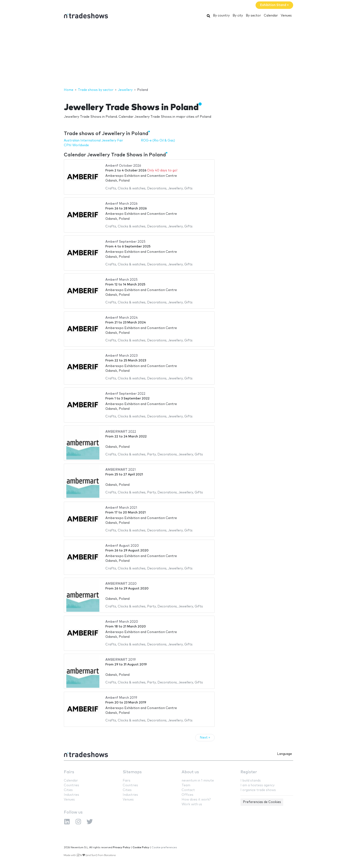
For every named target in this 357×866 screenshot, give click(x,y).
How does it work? (196, 799)
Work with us (192, 804)
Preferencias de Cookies (262, 802)
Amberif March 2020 (121, 621)
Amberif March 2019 (121, 697)
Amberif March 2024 (121, 317)
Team (186, 785)
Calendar (271, 15)
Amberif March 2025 (121, 279)
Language (284, 754)
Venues (286, 15)
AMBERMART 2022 (120, 431)
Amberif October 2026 (123, 165)
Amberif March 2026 (121, 203)
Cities (68, 790)
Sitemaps (132, 772)
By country (221, 15)
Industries (71, 794)
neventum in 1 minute (198, 780)
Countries (71, 785)
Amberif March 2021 (121, 507)
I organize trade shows (258, 790)
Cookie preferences (164, 847)
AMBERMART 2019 (120, 659)
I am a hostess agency (257, 785)
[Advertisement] (178, 54)
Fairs (69, 772)
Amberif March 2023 (121, 355)
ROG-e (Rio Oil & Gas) (158, 140)
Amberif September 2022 (125, 393)
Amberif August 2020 (122, 545)
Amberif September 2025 (125, 241)
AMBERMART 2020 (121, 583)
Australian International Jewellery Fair (93, 140)
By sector (253, 15)
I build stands (250, 780)
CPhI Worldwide (76, 145)
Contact (188, 790)
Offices (187, 794)
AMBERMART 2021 (120, 469)
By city (238, 15)
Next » (205, 737)
